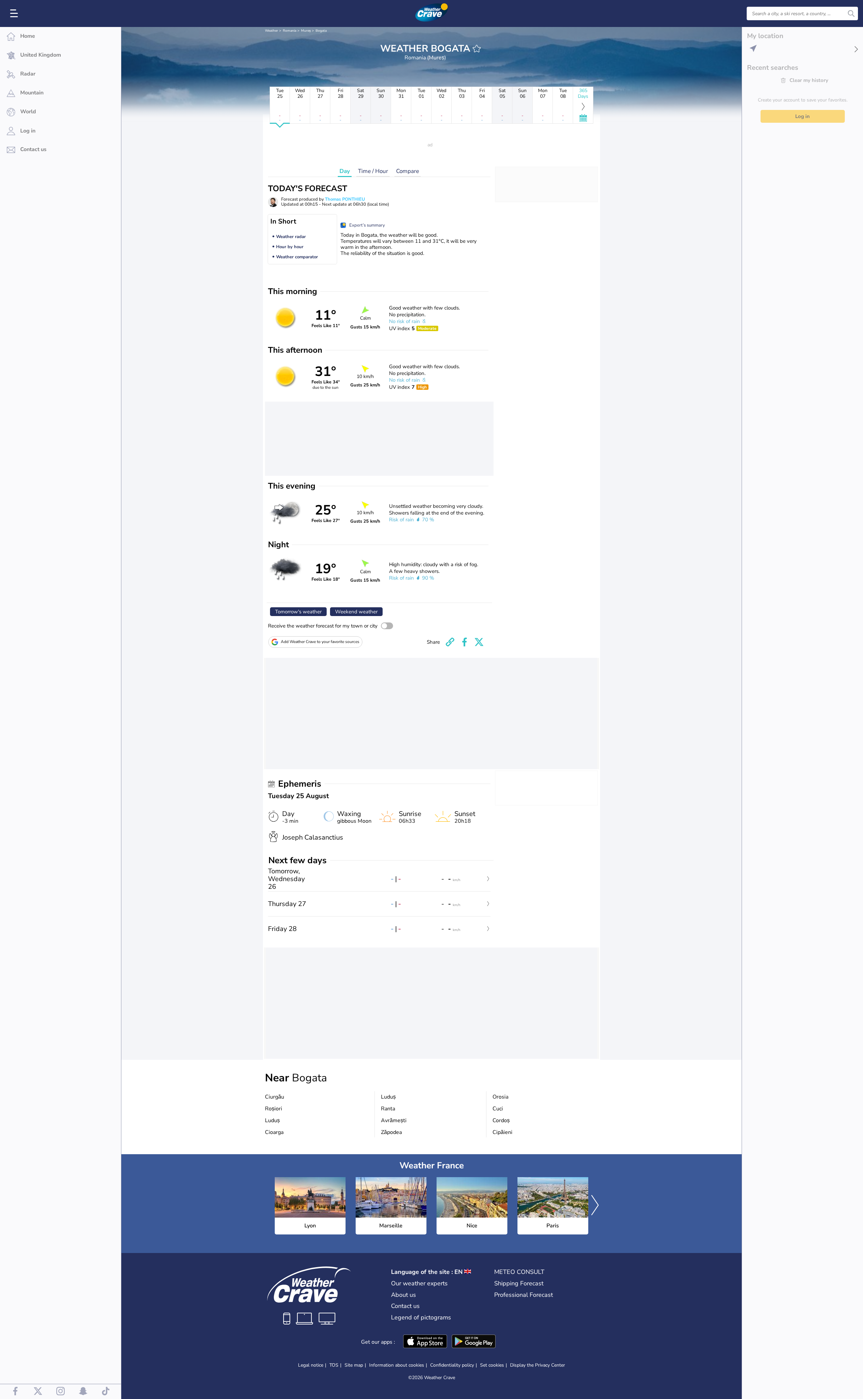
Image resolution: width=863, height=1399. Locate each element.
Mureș (306, 30)
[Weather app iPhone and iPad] (425, 1342)
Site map (354, 1365)
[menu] (15, 13)
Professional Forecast (523, 1295)
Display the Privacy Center (537, 1365)
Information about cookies (396, 1365)
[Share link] (450, 642)
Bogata (321, 30)
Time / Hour (373, 171)
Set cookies (492, 1365)
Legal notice (310, 1365)
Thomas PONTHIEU (345, 199)
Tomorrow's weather (298, 611)
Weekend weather (356, 611)
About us (403, 1295)
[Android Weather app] (474, 1342)
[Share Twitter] (479, 642)
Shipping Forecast (518, 1283)
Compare (407, 171)
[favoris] (476, 48)
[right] (595, 1205)
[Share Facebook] (464, 642)
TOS (333, 1365)
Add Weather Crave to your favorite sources (320, 641)
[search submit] (851, 13)
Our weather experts (419, 1283)
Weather (271, 30)
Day (344, 171)
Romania (289, 30)
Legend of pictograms (421, 1317)
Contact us (405, 1306)
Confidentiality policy (452, 1365)
